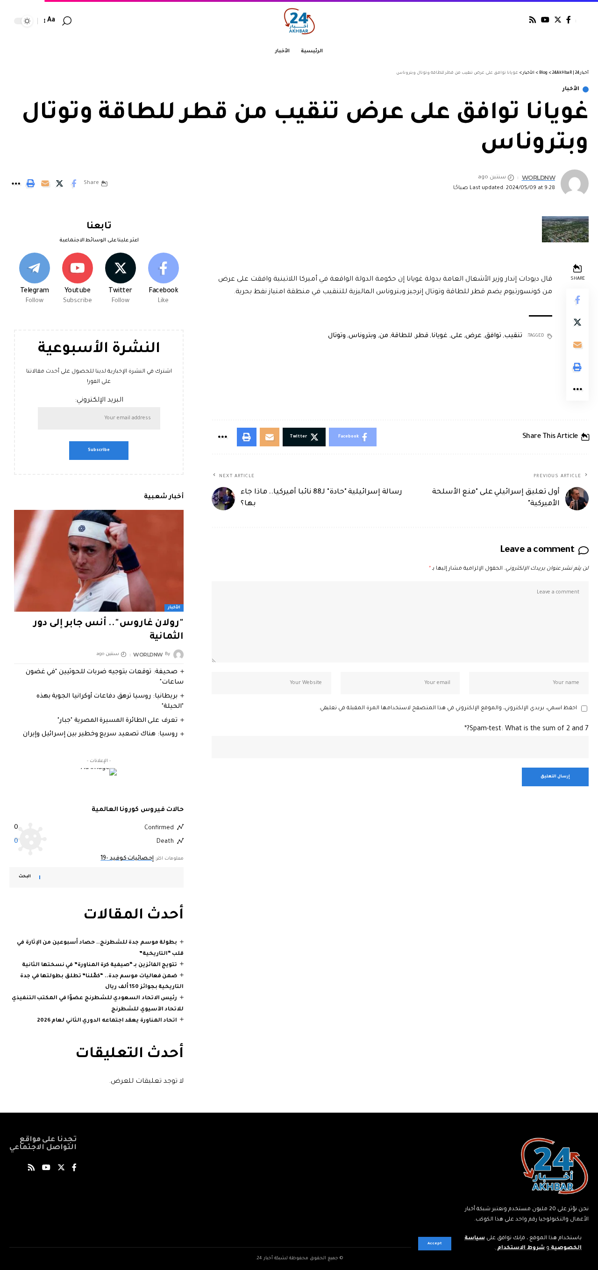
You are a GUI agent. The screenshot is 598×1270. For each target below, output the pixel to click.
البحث (25, 877)
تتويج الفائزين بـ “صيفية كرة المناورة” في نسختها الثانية (99, 965)
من (383, 335)
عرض (473, 335)
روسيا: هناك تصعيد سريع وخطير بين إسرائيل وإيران (100, 734)
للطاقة (401, 335)
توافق (493, 335)
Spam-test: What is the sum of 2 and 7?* (526, 729)
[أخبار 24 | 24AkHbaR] (299, 21)
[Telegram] (34, 280)
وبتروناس (362, 335)
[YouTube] (545, 19)
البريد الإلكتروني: (99, 400)
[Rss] (533, 19)
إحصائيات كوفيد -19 (127, 858)
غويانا (439, 335)
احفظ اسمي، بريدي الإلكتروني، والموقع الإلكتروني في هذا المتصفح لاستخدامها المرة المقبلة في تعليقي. (448, 709)
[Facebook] (568, 19)
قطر (421, 335)
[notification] (80, 21)
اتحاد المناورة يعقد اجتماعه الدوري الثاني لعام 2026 (107, 1021)
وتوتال (337, 335)
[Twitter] (558, 19)
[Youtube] (77, 280)
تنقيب (513, 335)
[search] (66, 21)
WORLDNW (538, 177)
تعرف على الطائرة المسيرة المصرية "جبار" (117, 720)
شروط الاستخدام (520, 1248)
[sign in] (582, 21)
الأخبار (570, 89)
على (457, 335)
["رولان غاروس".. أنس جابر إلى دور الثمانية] (99, 561)
